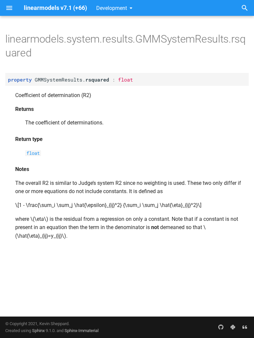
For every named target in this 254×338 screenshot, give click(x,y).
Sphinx (38, 330)
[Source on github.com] (221, 327)
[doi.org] (244, 327)
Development (111, 8)
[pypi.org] (233, 327)
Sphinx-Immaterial (81, 330)
